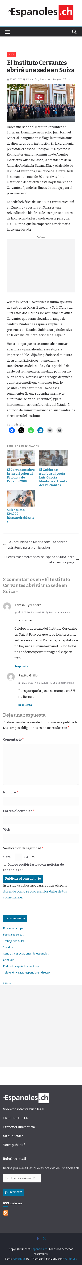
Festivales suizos (13, 934)
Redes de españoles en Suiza (21, 966)
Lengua (57, 79)
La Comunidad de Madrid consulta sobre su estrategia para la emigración (38, 545)
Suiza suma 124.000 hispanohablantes (21, 515)
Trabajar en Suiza (14, 941)
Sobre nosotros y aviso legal (23, 1109)
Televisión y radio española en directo (26, 972)
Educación (31, 79)
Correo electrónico (18, 811)
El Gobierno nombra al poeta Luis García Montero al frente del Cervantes (53, 477)
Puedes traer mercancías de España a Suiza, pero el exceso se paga (39, 560)
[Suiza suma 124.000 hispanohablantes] (21, 498)
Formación (45, 79)
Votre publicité (14, 1145)
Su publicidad (13, 1136)
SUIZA (11, 54)
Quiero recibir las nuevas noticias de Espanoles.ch (33, 867)
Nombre (10, 792)
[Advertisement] (41, 265)
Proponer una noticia (19, 1127)
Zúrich (66, 79)
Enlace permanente (59, 612)
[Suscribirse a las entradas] (5, 1213)
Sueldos (8, 947)
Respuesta (21, 666)
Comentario (13, 739)
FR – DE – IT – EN (16, 1118)
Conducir (8, 960)
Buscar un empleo (14, 928)
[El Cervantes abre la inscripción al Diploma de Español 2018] (21, 458)
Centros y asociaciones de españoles (26, 953)
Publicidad (7, 983)
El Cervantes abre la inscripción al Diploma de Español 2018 (21, 475)
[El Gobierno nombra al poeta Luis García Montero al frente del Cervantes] (53, 458)
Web (6, 829)
